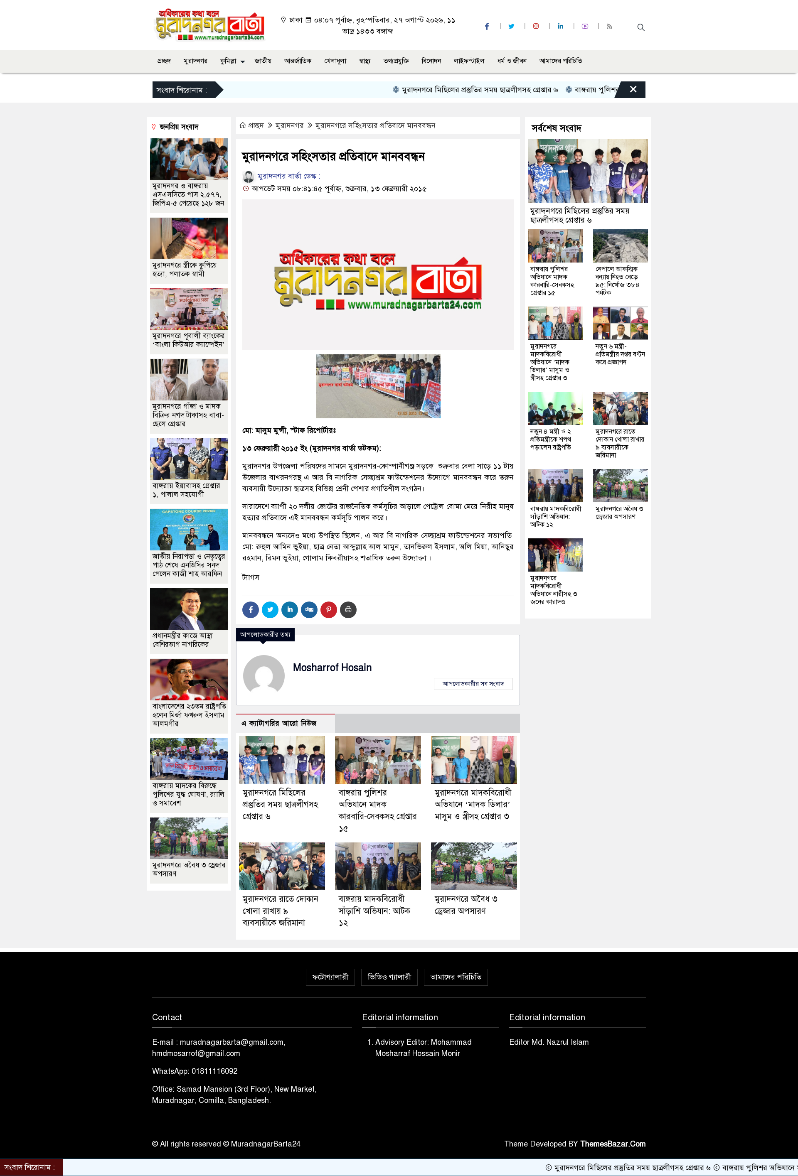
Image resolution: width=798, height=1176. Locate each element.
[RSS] (611, 26)
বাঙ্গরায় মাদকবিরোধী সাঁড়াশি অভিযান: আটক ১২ (374, 911)
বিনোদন (431, 61)
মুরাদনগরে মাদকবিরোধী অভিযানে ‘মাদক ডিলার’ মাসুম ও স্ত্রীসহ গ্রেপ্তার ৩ (473, 805)
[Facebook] (250, 610)
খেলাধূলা (335, 61)
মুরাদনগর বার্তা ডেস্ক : (288, 176)
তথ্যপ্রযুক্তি (396, 61)
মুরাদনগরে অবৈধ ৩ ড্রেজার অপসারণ (619, 513)
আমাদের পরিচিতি (560, 61)
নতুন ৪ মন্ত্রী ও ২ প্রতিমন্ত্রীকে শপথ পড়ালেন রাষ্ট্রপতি (550, 439)
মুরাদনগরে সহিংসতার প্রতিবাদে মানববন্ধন (375, 125)
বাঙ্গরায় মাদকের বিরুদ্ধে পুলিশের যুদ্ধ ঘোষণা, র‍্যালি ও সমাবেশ (188, 795)
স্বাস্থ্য (365, 61)
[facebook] (488, 26)
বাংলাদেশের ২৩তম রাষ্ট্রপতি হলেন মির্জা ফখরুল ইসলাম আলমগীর (189, 715)
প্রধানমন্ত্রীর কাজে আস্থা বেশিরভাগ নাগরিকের (183, 640)
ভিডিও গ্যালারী (389, 977)
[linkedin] (561, 26)
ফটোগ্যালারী (330, 977)
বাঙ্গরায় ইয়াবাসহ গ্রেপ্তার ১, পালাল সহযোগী (186, 490)
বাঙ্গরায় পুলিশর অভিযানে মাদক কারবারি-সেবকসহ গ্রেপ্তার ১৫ (552, 281)
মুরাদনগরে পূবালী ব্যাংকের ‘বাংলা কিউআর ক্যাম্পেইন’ (189, 340)
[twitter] (512, 26)
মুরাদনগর (195, 61)
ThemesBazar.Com (613, 1144)
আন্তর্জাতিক (297, 61)
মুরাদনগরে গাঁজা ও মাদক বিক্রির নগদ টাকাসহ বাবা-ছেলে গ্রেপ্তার (188, 416)
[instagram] (537, 26)
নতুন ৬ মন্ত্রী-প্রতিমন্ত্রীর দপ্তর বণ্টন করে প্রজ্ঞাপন (620, 354)
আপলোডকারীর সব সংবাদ (473, 683)
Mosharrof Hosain (332, 668)
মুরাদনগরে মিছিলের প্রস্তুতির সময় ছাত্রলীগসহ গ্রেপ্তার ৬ (437, 89)
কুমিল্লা (228, 61)
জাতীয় (263, 61)
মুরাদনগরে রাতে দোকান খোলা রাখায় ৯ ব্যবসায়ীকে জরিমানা (280, 911)
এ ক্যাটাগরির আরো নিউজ (279, 723)
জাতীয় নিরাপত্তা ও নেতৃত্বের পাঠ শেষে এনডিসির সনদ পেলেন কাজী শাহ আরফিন (189, 565)
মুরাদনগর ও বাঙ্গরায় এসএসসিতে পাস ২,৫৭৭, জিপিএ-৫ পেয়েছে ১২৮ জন (188, 195)
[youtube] (586, 26)
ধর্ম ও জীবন (512, 61)
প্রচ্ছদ (164, 61)
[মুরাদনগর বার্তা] (210, 24)
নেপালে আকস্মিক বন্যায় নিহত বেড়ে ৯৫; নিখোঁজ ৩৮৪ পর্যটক (618, 281)
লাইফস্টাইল (469, 61)
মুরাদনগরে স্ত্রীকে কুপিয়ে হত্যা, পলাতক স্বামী (185, 270)
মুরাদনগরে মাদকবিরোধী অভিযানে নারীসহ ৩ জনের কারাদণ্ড (553, 590)
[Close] (625, 91)
